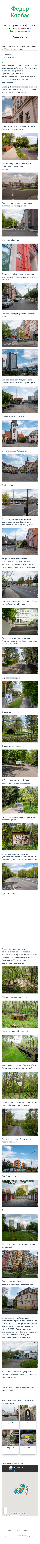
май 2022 (10, 58)
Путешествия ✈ (19, 25)
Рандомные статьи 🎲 (20, 31)
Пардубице (16, 314)
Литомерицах (31, 68)
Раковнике (22, 451)
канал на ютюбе (8, 1390)
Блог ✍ (7, 25)
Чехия (7, 49)
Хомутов (17, 49)
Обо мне (17, 1531)
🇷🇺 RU (29, 28)
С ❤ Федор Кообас (29, 1536)
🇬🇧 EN (23, 28)
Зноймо (5, 280)
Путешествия (20, 46)
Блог (9, 1531)
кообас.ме (7, 46)
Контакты (26, 1531)
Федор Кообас (20, 12)
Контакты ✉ (13, 28)
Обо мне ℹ (32, 25)
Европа (32, 46)
